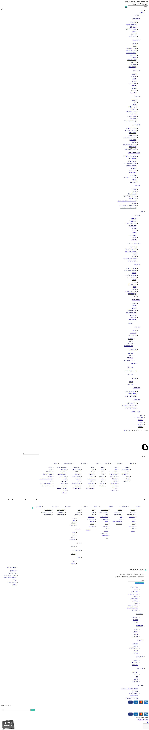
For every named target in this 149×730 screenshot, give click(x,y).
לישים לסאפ (132, 36)
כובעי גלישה (132, 170)
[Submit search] (126, 7)
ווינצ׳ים (134, 273)
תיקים (134, 237)
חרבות (134, 142)
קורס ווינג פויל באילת (130, 121)
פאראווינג (133, 109)
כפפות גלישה (132, 173)
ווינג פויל (137, 96)
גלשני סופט (133, 140)
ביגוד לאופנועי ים (131, 403)
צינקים (134, 308)
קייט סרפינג (136, 40)
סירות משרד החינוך (130, 371)
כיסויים (134, 32)
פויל (135, 102)
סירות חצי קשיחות (130, 391)
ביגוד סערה (133, 221)
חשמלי (134, 105)
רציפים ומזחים (135, 411)
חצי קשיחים (132, 147)
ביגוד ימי (137, 215)
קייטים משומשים (131, 48)
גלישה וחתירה (139, 15)
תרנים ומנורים (128, 346)
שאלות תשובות (138, 417)
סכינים (134, 256)
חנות (141, 415)
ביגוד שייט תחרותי (130, 223)
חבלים (134, 280)
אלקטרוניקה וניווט (130, 252)
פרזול (134, 254)
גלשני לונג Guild (131, 128)
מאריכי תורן (132, 83)
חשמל (134, 306)
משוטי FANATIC (130, 29)
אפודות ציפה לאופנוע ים (129, 405)
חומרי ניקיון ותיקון (130, 291)
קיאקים (137, 186)
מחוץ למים (133, 182)
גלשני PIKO (132, 133)
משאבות (130, 323)
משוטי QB (133, 27)
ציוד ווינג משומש (131, 111)
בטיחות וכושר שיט (130, 249)
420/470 (133, 364)
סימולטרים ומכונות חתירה (128, 208)
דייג (135, 296)
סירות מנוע (136, 388)
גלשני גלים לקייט (131, 53)
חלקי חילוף (133, 64)
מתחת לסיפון (136, 300)
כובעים (134, 230)
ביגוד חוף (133, 219)
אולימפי (134, 189)
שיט (142, 211)
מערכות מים (132, 320)
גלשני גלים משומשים (130, 137)
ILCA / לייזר (132, 335)
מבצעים (140, 427)
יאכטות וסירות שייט (134, 243)
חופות (134, 43)
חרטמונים (133, 315)
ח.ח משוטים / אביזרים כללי (128, 205)
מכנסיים (133, 168)
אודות (141, 13)
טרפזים (134, 57)
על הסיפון (137, 264)
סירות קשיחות (132, 394)
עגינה (134, 287)
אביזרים (133, 240)
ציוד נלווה (133, 34)
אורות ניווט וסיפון (131, 268)
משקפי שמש (132, 235)
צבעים (134, 303)
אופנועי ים (136, 400)
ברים (134, 46)
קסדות (134, 180)
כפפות (134, 233)
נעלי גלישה (133, 175)
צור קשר (140, 424)
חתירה (134, 203)
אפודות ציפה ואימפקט (129, 177)
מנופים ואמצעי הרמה (129, 258)
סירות (134, 330)
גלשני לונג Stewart (130, 130)
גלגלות (134, 282)
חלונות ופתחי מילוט (130, 270)
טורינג (134, 191)
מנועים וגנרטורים (131, 313)
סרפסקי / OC (132, 194)
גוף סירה (133, 289)
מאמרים (140, 420)
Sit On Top (132, 198)
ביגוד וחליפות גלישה (134, 153)
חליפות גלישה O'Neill (129, 156)
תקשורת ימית (132, 294)
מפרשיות (137, 327)
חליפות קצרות (132, 161)
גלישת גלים (136, 124)
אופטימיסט (133, 349)
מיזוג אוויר (133, 317)
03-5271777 (127, 430)
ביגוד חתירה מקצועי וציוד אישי (127, 201)
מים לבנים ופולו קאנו (130, 196)
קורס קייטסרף (132, 67)
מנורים (134, 81)
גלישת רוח (136, 70)
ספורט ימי (133, 247)
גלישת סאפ (136, 19)
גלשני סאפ (133, 22)
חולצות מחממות (131, 166)
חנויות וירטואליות (142, 720)
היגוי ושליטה (132, 284)
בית (142, 10)
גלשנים (134, 74)
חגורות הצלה (132, 226)
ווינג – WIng (132, 107)
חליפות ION (132, 159)
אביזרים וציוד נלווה (130, 396)
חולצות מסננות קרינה (129, 163)
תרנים (134, 79)
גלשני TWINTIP (131, 50)
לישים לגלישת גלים (130, 149)
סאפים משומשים (131, 25)
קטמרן (134, 378)
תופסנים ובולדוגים (130, 275)
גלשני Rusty (132, 135)
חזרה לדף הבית (139, 583)
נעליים (134, 228)
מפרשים (133, 76)
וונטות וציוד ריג (131, 277)
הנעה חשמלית (132, 310)
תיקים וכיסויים (131, 60)
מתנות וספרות (132, 261)
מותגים (141, 422)
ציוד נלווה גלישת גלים (129, 144)
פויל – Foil (133, 55)
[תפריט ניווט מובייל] (1, 9)
